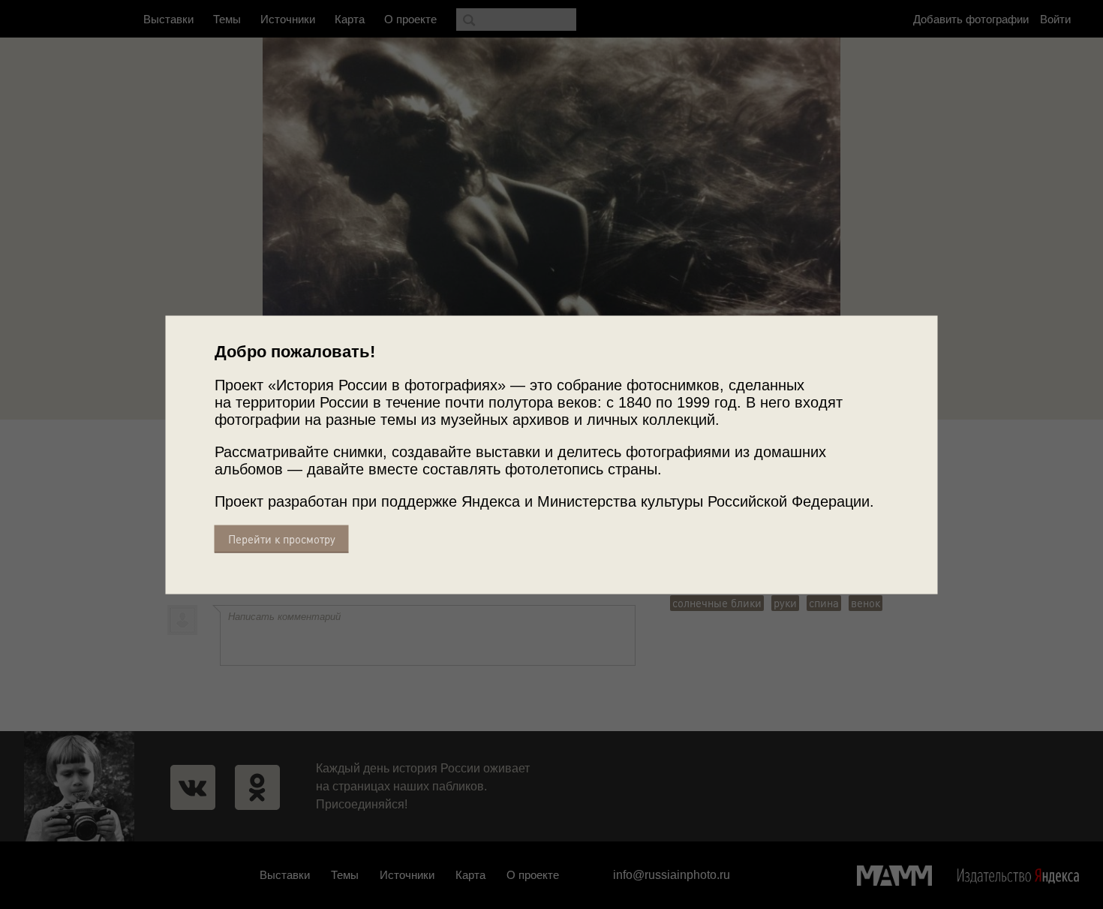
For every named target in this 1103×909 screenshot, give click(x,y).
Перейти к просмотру (281, 538)
